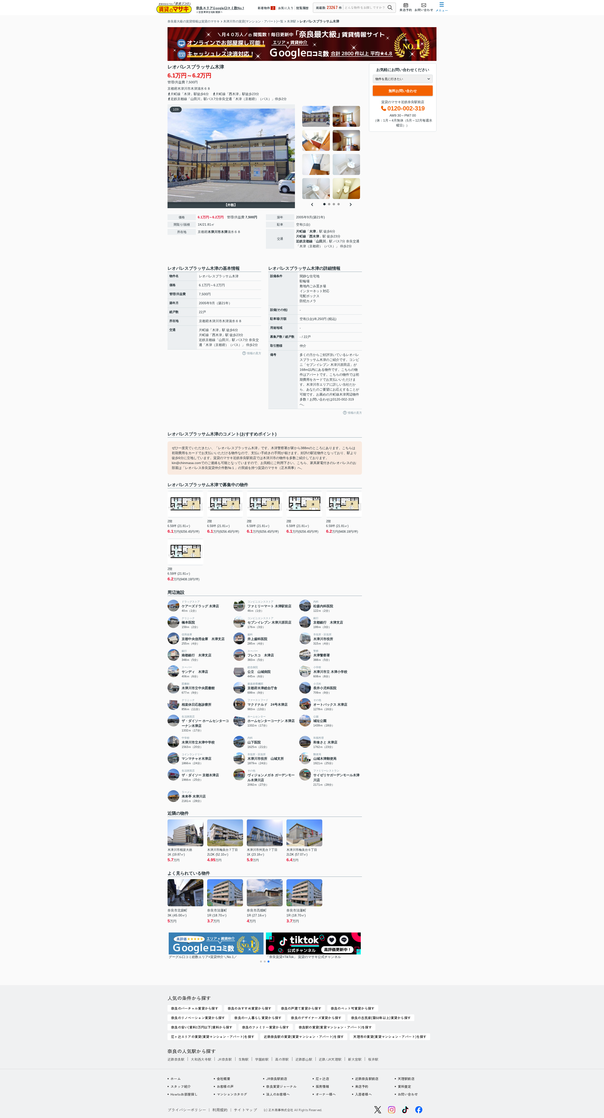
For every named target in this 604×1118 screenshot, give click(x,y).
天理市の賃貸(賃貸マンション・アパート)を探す (389, 1036)
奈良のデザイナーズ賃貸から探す (316, 1017)
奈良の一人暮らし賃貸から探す (257, 1017)
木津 (194, 88)
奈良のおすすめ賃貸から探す (250, 1008)
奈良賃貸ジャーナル (281, 1086)
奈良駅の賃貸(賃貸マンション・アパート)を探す (335, 1027)
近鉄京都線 (304, 241)
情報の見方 (254, 353)
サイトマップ (245, 1110)
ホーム (176, 1078)
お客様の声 (225, 1086)
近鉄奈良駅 (176, 1059)
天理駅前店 (406, 1078)
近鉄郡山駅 (303, 1059)
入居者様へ (363, 1094)
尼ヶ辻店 (322, 1078)
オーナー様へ (326, 1094)
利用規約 (220, 1110)
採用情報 (322, 1086)
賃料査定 (404, 1086)
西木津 (314, 236)
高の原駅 (282, 1059)
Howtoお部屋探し (184, 1094)
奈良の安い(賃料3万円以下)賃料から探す (202, 1027)
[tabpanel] (331, 152)
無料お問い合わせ (403, 91)
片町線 (301, 231)
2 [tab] (329, 204)
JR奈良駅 (225, 1059)
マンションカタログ (232, 1094)
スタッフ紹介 (181, 1086)
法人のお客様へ (278, 1094)
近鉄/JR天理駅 (330, 1059)
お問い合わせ (408, 1094)
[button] (261, 961)
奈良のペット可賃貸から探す (353, 1008)
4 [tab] (338, 204)
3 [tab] (334, 204)
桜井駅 (373, 1059)
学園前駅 (261, 1059)
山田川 (321, 241)
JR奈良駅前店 (276, 1078)
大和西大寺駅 (201, 1059)
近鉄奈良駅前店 (367, 1078)
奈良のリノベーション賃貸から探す (198, 1017)
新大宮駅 (354, 1059)
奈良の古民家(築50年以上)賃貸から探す (381, 1017)
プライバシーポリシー (187, 1110)
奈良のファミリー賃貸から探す (265, 1027)
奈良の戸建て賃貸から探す (301, 1008)
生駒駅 (244, 1059)
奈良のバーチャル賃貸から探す (194, 1008)
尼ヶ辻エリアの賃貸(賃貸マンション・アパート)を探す (212, 1036)
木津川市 (184, 88)
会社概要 (223, 1078)
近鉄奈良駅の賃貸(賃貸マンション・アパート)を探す (304, 1036)
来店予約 (362, 1086)
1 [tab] (324, 204)
